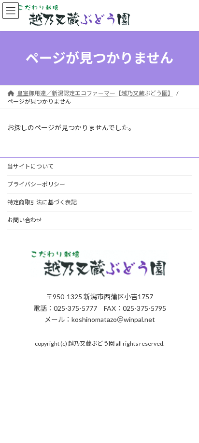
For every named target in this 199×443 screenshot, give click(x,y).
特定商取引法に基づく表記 (42, 202)
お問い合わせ (24, 220)
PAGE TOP (185, 420)
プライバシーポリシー (36, 184)
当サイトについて (30, 166)
